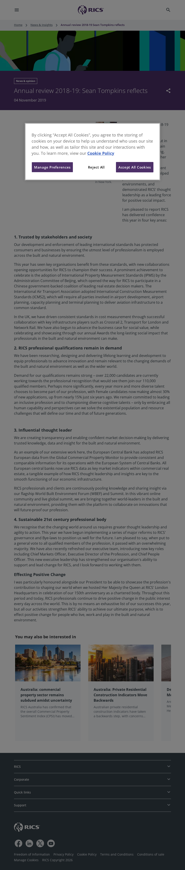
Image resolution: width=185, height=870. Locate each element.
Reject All (96, 167)
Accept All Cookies (134, 167)
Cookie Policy (100, 153)
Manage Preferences (52, 167)
